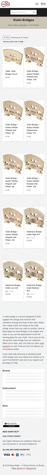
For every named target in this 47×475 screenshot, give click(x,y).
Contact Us (32, 444)
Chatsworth (31, 468)
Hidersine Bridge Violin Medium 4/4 (34, 288)
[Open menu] (37, 4)
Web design (17, 468)
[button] (12, 243)
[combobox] (23, 12)
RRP (28, 238)
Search (34, 12)
